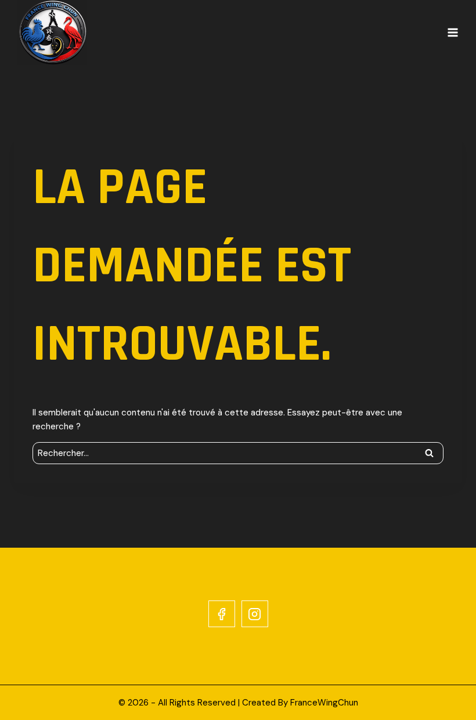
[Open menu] (453, 32)
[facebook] (221, 613)
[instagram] (254, 613)
